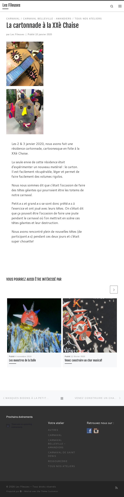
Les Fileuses (17, 34)
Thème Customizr (49, 491)
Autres (53, 430)
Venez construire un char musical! (83, 360)
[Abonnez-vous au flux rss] (116, 488)
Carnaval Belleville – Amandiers (56, 443)
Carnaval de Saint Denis (61, 454)
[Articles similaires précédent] (105, 289)
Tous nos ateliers (61, 466)
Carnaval (55, 435)
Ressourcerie (57, 461)
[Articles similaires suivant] (114, 289)
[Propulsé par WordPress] (21, 491)
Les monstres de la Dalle (22, 360)
